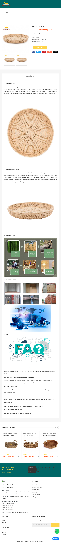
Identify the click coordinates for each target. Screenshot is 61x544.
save (44, 51)
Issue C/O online (36, 494)
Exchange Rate (35, 497)
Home (3, 21)
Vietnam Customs (36, 485)
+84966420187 (11, 503)
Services (4, 525)
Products (4, 522)
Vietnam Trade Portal (37, 487)
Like (34, 51)
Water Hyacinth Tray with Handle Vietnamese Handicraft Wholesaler (10, 434)
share (50, 51)
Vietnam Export (35, 489)
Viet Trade (34, 492)
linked (55, 51)
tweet (39, 51)
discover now (31, 469)
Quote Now (40, 47)
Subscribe (55, 525)
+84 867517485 (9, 507)
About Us (4, 532)
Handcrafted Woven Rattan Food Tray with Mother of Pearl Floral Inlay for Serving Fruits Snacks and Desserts (50, 434)
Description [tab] (30, 76)
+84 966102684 (9, 505)
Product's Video (6, 527)
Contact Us (4, 534)
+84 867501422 (9, 509)
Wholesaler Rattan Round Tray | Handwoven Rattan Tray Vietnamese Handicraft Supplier (30, 434)
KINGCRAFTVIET (30, 541)
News (3, 530)
